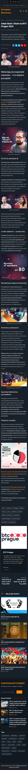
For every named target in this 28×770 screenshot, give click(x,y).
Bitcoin (21, 508)
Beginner (14, 747)
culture (3, 741)
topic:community (16, 518)
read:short (16, 515)
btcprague (16, 508)
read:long (13, 751)
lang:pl (3, 515)
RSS (4, 5)
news (3, 508)
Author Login (22, 5)
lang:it (8, 741)
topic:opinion (12, 522)
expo (8, 511)
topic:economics (5, 751)
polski (20, 511)
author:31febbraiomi (6, 754)
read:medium (14, 735)
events (3, 511)
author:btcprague (6, 518)
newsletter (9, 508)
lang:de (20, 741)
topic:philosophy (13, 738)
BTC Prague (9, 30)
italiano (14, 741)
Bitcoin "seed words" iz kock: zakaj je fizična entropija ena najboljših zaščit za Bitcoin (17, 703)
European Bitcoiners (13, 683)
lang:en (18, 744)
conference (14, 511)
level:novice (9, 515)
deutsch (4, 744)
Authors (7, 5)
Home (3, 20)
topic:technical (11, 744)
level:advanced (5, 735)
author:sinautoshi (6, 747)
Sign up (11, 5)
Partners (16, 5)
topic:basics (4, 522)
